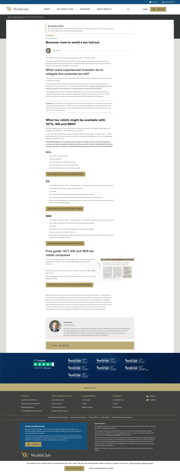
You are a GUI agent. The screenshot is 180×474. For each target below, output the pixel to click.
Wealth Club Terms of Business (58, 417)
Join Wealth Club (118, 400)
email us (54, 276)
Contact (115, 404)
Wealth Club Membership (60, 411)
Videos (84, 404)
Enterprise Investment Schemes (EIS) (58, 88)
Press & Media (117, 407)
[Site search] (128, 9)
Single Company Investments (30, 404)
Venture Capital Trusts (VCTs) (99, 86)
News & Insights (87, 407)
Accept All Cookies (74, 468)
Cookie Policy (105, 417)
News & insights (104, 9)
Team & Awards (57, 404)
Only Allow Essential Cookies (101, 468)
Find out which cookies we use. (141, 463)
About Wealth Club (58, 400)
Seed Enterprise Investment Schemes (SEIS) (87, 88)
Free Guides (86, 400)
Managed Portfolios (27, 407)
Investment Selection (59, 407)
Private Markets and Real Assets (31, 411)
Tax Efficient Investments (29, 400)
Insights (50, 36)
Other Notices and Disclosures (122, 417)
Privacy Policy (93, 417)
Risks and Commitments (79, 417)
